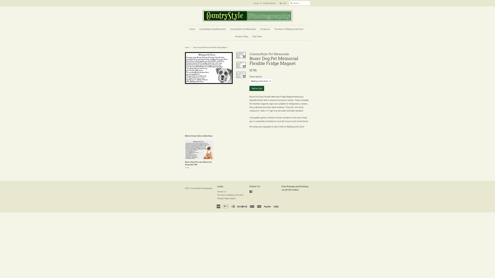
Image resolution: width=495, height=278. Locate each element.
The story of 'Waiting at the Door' (289, 29)
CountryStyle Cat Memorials (243, 29)
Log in (256, 3)
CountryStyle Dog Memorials (212, 29)
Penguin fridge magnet (226, 198)
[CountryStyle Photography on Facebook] (250, 192)
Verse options (255, 76)
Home (192, 29)
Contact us (265, 29)
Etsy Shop (257, 36)
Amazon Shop (241, 36)
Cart (284, 3)
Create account (269, 3)
